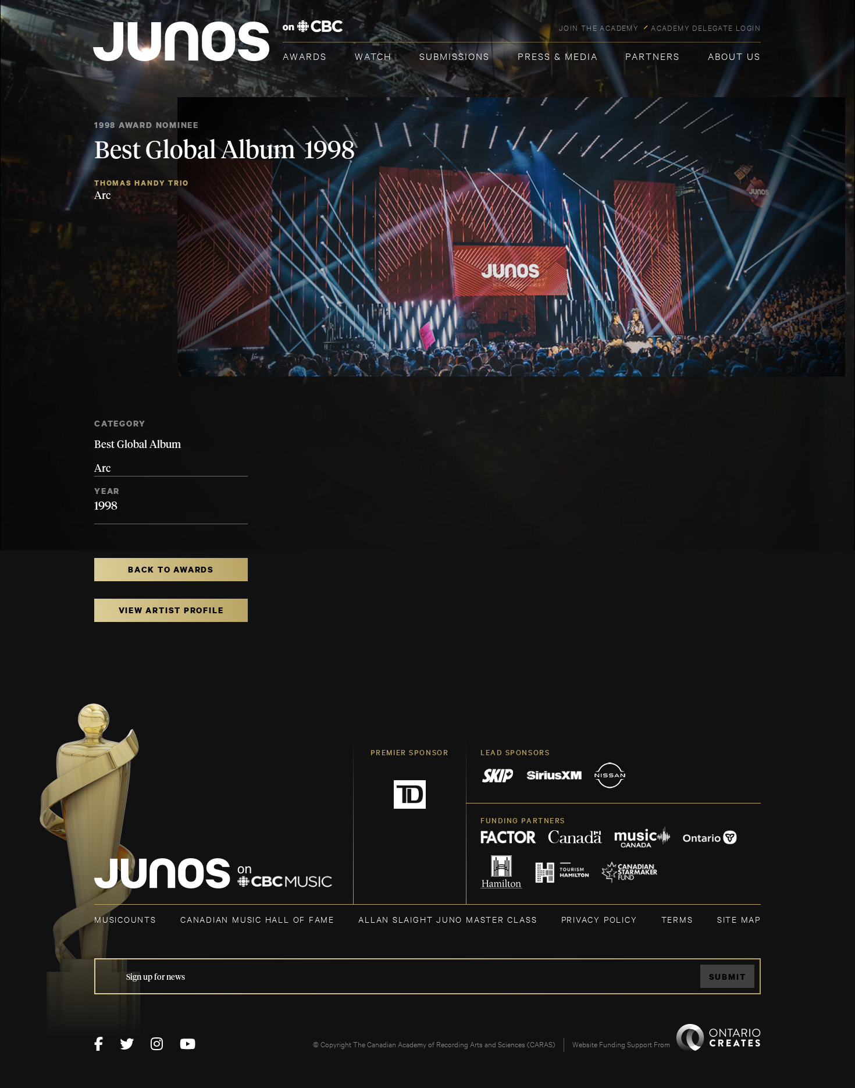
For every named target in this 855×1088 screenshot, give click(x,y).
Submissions (454, 55)
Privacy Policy (599, 919)
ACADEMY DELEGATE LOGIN (706, 27)
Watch (373, 55)
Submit (727, 976)
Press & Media (558, 55)
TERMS (677, 919)
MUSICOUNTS (125, 919)
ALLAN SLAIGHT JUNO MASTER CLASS (447, 919)
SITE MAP (739, 919)
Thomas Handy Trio (141, 183)
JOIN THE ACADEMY (599, 27)
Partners (652, 55)
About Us (734, 55)
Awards (305, 55)
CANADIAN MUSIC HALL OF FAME (257, 919)
